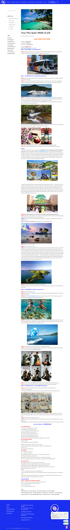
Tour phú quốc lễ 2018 (55, 494)
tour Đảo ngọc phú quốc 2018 (26, 492)
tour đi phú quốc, (10, 41)
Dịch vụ (17, 2)
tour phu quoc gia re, (11, 43)
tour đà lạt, (9, 37)
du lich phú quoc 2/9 (25, 490)
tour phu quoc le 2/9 (46, 494)
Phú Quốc (32, 36)
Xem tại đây (33, 48)
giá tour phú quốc (33, 490)
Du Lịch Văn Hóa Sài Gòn (17, 528)
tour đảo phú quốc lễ (37, 492)
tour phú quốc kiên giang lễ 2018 (36, 494)
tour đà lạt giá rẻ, (10, 39)
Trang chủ (9, 2)
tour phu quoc (51, 492)
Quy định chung (9, 513)
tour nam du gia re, (11, 51)
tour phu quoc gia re (25, 494)
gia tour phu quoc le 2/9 (41, 490)
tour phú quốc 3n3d (58, 492)
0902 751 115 (53, 2)
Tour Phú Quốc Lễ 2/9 (50, 97)
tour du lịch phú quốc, (11, 46)
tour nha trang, (10, 44)
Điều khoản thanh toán (10, 509)
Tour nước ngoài (38, 2)
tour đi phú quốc (45, 492)
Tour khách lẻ (23, 2)
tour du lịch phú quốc (51, 490)
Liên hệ (44, 2)
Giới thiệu (13, 2)
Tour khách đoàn (30, 2)
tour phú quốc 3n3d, (11, 53)
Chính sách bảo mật (10, 511)
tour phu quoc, (10, 50)
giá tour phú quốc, (10, 48)
